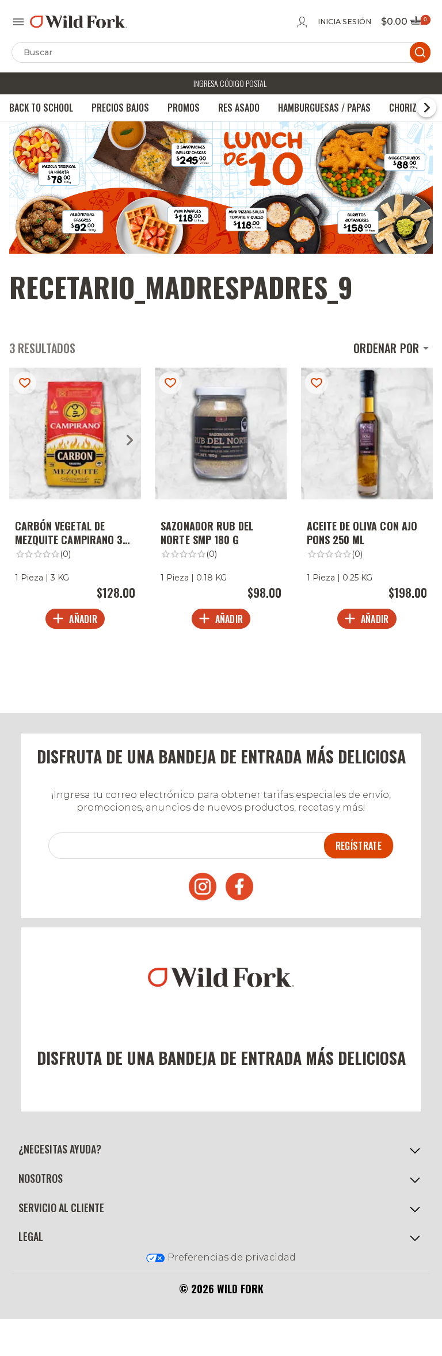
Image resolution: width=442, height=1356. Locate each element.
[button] (221, 1149)
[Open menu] (18, 22)
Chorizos (408, 107)
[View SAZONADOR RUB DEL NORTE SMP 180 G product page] (221, 501)
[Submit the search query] (420, 52)
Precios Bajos (120, 107)
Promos (183, 107)
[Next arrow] (129, 440)
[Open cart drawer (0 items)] (419, 24)
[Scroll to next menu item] (426, 107)
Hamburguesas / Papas (324, 107)
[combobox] (393, 348)
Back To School (41, 107)
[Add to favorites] (24, 383)
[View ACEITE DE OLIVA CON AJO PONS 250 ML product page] (367, 501)
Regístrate (359, 846)
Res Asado (239, 107)
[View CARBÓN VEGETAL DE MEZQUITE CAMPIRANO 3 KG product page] (75, 501)
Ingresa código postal (229, 83)
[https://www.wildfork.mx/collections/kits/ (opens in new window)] (221, 250)
